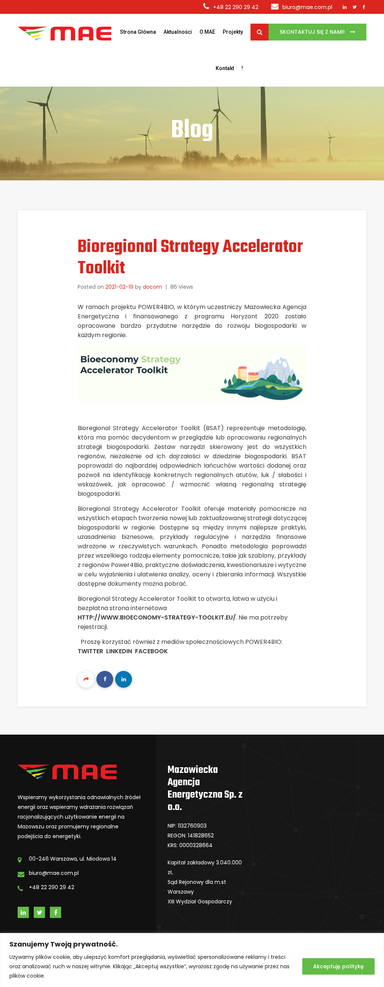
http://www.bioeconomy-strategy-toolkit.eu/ (157, 617)
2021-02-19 (119, 287)
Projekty (233, 32)
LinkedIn (119, 651)
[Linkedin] (123, 679)
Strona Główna (138, 32)
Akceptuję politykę (338, 966)
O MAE (207, 32)
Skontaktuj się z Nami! (313, 32)
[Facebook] (104, 679)
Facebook (151, 651)
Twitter (90, 651)
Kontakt (225, 68)
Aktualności (178, 32)
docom (152, 287)
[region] (192, 960)
